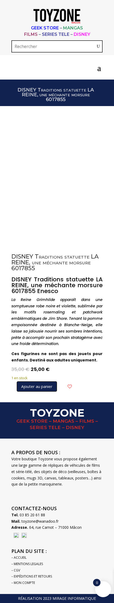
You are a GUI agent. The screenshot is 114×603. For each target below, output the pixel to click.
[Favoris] (70, 386)
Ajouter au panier (36, 386)
